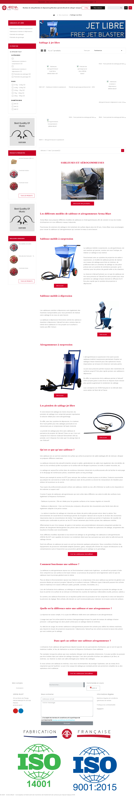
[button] (82, 204)
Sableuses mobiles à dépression (21, 31)
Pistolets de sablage (17, 34)
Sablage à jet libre (17, 23)
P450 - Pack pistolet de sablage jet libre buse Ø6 (84, 117)
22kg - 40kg (19, 96)
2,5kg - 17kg (19, 90)
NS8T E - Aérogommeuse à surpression (51, 140)
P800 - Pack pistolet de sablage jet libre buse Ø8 (114, 117)
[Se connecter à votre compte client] (126, 7)
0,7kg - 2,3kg (19, 85)
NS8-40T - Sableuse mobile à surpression (52, 87)
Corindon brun (23, 183)
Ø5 (16, 104)
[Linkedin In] (20, 710)
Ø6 (16, 106)
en (130, 8)
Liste (45, 50)
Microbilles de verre (25, 244)
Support (100, 709)
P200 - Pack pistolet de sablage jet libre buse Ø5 (114, 64)
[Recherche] (84, 684)
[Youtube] (15, 710)
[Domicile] (54, 15)
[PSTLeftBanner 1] (22, 132)
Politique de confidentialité (106, 705)
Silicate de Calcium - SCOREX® (27, 256)
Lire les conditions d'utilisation (63, 720)
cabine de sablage (65, 656)
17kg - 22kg (19, 93)
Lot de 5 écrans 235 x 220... (27, 158)
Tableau (42, 50)
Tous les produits (27, 195)
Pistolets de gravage (17, 37)
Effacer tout (16, 52)
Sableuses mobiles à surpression (21, 28)
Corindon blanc (24, 170)
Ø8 (16, 109)
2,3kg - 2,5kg (19, 87)
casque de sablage (76, 666)
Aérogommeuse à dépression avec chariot (113, 102)
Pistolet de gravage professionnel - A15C (82, 87)
